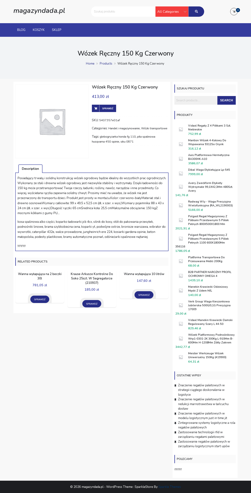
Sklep (56, 30)
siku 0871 (127, 142)
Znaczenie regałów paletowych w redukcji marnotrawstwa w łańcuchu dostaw (203, 404)
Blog (21, 30)
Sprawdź (107, 108)
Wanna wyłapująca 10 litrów (144, 274)
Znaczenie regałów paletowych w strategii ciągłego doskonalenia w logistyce (201, 390)
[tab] (30, 168)
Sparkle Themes (169, 487)
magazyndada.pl (39, 10)
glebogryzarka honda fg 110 (118, 137)
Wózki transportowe (154, 128)
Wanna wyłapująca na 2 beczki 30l (40, 276)
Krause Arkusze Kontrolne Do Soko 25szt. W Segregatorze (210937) (92, 278)
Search (226, 100)
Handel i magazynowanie (124, 128)
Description (30, 169)
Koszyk (39, 30)
